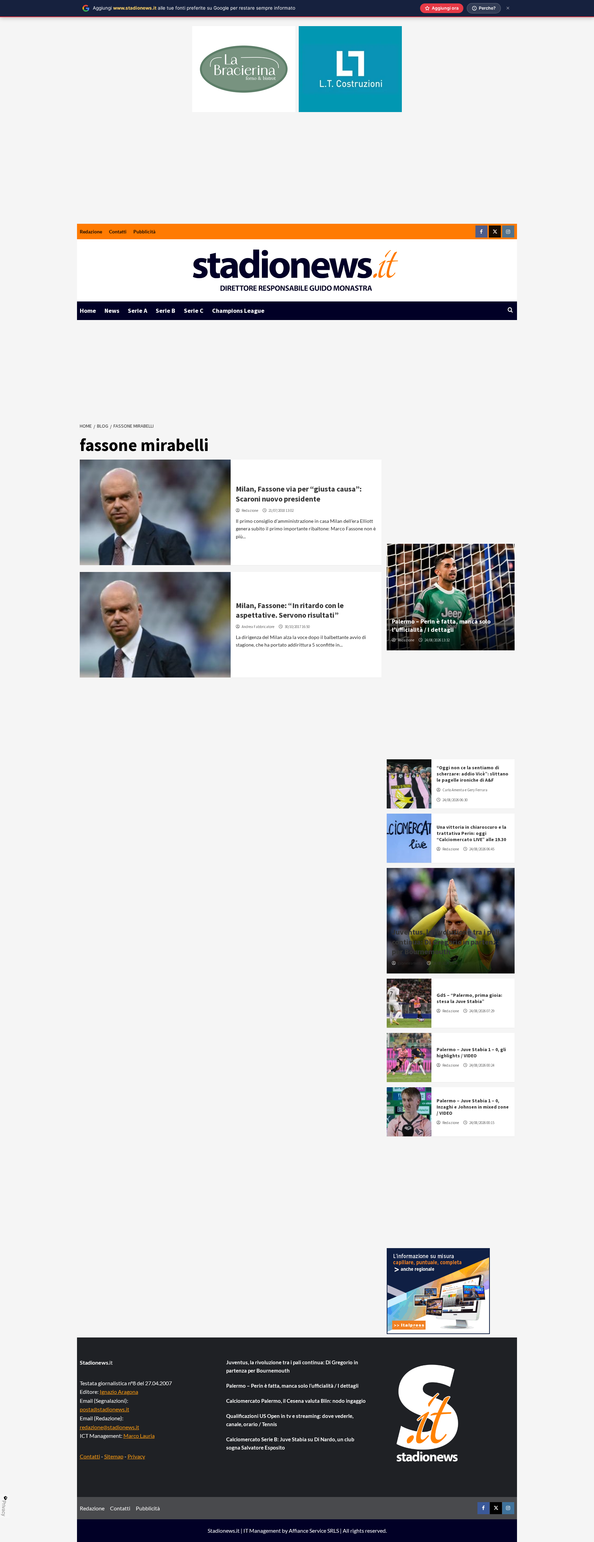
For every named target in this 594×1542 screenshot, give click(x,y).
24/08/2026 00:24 (481, 1065)
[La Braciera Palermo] (243, 69)
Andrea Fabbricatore (258, 626)
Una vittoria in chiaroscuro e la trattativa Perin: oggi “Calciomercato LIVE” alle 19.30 (471, 833)
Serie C (194, 311)
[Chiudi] (508, 8)
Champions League (238, 311)
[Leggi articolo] (155, 512)
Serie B (165, 311)
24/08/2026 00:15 (481, 1122)
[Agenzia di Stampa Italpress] (438, 1290)
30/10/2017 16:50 (297, 626)
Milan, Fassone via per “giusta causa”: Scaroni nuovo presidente (299, 494)
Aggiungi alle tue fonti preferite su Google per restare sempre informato (194, 8)
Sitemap (113, 1456)
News (111, 311)
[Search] (510, 310)
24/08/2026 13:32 (437, 640)
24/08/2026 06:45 (481, 849)
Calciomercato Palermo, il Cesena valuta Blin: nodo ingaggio (296, 1401)
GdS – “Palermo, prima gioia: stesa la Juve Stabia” (469, 998)
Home (88, 311)
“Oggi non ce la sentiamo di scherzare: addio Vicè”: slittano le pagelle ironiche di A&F (472, 773)
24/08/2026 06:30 (455, 799)
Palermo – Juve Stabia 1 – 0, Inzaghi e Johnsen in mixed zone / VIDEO (473, 1107)
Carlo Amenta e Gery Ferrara (464, 789)
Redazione (91, 231)
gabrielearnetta (410, 963)
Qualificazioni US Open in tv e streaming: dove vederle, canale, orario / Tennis (289, 1420)
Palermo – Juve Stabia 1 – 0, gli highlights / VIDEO (471, 1052)
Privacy (136, 1456)
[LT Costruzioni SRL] (350, 69)
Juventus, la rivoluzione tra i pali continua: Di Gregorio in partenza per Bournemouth (446, 941)
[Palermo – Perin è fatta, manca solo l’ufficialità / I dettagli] (451, 597)
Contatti (117, 231)
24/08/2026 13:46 (445, 963)
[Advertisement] (297, 172)
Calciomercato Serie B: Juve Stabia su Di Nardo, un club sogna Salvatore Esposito (290, 1443)
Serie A (137, 311)
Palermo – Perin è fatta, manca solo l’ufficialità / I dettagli (441, 625)
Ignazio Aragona (119, 1391)
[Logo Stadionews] (428, 1413)
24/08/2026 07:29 (481, 1011)
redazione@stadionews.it (109, 1427)
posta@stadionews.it (104, 1409)
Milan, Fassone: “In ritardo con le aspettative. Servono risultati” (290, 610)
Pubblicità (144, 231)
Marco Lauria (139, 1435)
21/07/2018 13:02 (281, 510)
